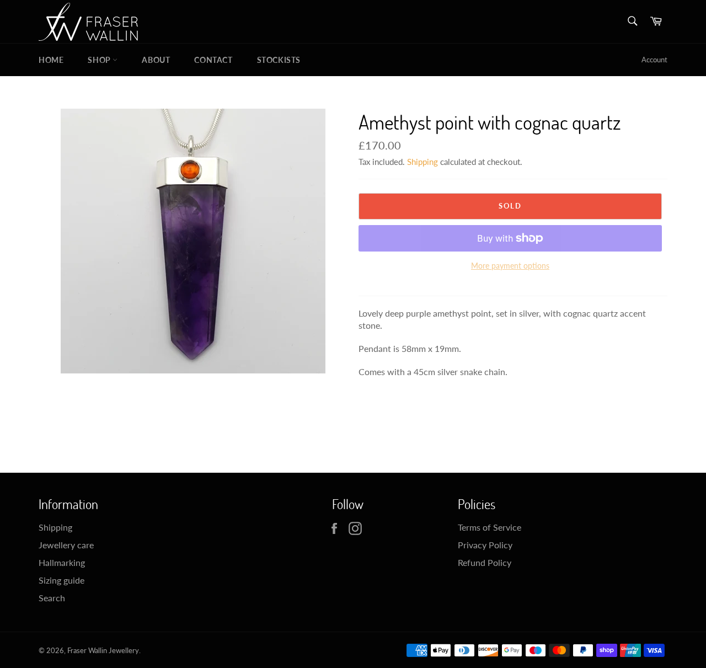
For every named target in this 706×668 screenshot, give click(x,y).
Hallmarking (62, 562)
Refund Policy (484, 562)
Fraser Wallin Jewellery (103, 650)
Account (654, 59)
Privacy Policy (485, 544)
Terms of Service (489, 527)
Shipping (422, 162)
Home (51, 60)
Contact (213, 60)
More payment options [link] (510, 265)
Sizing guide (61, 580)
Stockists (279, 60)
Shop (100, 60)
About (156, 60)
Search (52, 597)
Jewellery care (66, 544)
